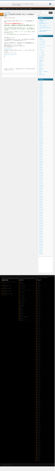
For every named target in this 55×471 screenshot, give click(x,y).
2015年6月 (41, 201)
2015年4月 (41, 202)
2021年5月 (41, 134)
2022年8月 (38, 316)
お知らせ (9, 8)
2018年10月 (41, 162)
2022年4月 (41, 121)
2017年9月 (41, 177)
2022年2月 (41, 124)
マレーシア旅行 (22, 298)
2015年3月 (41, 204)
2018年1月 (41, 170)
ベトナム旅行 (41, 52)
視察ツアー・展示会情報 (43, 71)
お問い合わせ (51, 8)
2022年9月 (41, 113)
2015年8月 (41, 199)
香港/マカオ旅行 (42, 74)
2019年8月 (41, 153)
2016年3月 (41, 191)
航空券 (26, 8)
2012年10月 (41, 244)
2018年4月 (41, 167)
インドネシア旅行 (42, 41)
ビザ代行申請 (30, 8)
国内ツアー (17, 8)
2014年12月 (41, 209)
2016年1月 (41, 194)
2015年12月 (41, 196)
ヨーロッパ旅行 (41, 55)
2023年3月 (41, 105)
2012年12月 (41, 241)
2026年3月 (41, 84)
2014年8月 (41, 212)
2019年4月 (41, 156)
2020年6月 (41, 145)
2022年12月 (41, 108)
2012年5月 (41, 250)
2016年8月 (41, 188)
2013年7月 (38, 435)
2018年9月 (41, 164)
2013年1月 (41, 239)
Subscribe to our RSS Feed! (52, 4)
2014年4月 (41, 217)
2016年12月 (41, 185)
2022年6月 (41, 118)
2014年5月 (41, 215)
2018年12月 (41, 161)
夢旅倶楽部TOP (4, 8)
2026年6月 (41, 81)
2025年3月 (41, 97)
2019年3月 (41, 158)
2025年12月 (41, 89)
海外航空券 (41, 68)
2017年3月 (41, 183)
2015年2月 (38, 410)
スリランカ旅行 (41, 47)
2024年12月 (41, 102)
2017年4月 (41, 182)
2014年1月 (41, 220)
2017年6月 (41, 180)
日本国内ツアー (41, 65)
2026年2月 (41, 86)
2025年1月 (41, 100)
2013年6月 (41, 231)
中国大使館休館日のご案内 (7, 285)
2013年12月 (39, 427)
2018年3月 (41, 169)
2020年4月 (38, 349)
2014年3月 (41, 218)
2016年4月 (38, 394)
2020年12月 (39, 341)
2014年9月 (41, 210)
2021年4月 (41, 135)
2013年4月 (41, 234)
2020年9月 (41, 143)
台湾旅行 (21, 306)
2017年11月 (41, 174)
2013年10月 (41, 225)
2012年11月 (41, 242)
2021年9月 (38, 333)
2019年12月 (41, 150)
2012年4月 (41, 252)
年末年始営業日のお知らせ (7, 288)
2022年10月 (41, 111)
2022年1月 (41, 126)
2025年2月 (38, 300)
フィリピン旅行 (41, 50)
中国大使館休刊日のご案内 (7, 291)
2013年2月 (38, 443)
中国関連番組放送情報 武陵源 (7, 293)
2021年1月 (41, 137)
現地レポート (22, 8)
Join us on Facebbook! (50, 4)
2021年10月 (41, 129)
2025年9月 (41, 92)
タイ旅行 (40, 49)
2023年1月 (38, 308)
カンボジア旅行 (41, 44)
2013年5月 (41, 233)
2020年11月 (41, 140)
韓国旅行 (40, 73)
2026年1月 (41, 87)
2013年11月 (41, 223)
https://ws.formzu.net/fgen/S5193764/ (10, 54)
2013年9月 (41, 226)
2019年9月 (41, 151)
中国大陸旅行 (41, 57)
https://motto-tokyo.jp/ (7, 48)
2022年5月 (41, 119)
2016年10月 (41, 186)
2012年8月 (41, 247)
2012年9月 (38, 452)
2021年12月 (41, 127)
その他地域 (41, 39)
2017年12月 (41, 172)
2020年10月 (41, 142)
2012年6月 (41, 249)
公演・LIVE (41, 58)
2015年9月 (38, 402)
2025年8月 (41, 94)
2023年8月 (41, 103)
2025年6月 (41, 95)
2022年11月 (41, 110)
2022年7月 (41, 116)
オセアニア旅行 (41, 42)
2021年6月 (41, 132)
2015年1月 (41, 207)
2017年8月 (41, 178)
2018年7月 (41, 166)
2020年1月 (41, 148)
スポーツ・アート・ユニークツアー (25, 290)
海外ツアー (13, 8)
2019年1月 (41, 159)
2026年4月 (38, 283)
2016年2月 (41, 193)
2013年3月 (41, 236)
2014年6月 (38, 419)
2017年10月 (41, 175)
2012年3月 (38, 460)
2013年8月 (41, 228)
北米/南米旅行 (41, 60)
